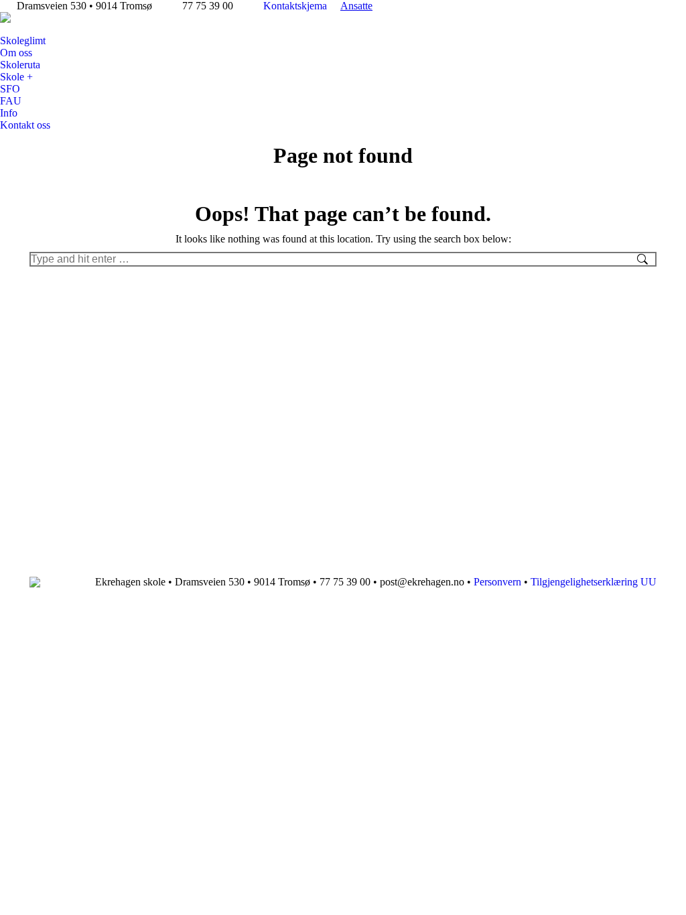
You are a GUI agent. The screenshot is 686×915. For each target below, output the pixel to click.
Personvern (497, 581)
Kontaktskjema (295, 5)
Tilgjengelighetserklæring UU (594, 581)
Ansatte (356, 5)
